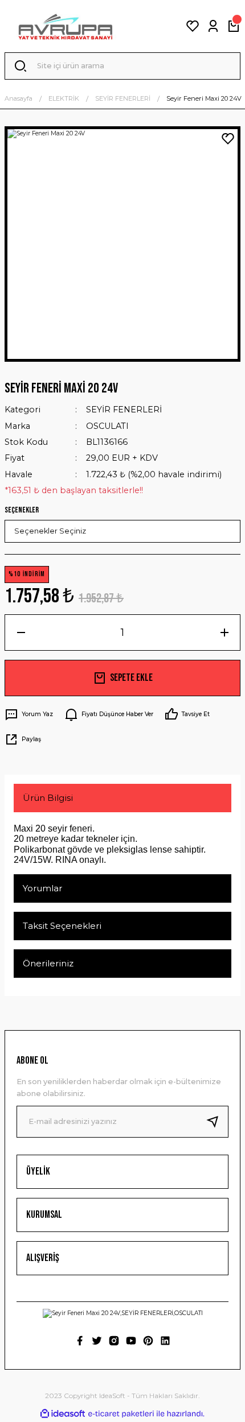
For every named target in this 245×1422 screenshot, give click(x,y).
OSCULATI (107, 426)
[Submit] (217, 1122)
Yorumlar (42, 888)
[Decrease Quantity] (20, 632)
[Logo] (65, 26)
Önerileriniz (48, 963)
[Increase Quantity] (224, 632)
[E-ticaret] (121, 1413)
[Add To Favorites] (228, 139)
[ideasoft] (62, 1414)
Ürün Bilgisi (48, 797)
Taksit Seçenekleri (62, 925)
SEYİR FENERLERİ (124, 409)
